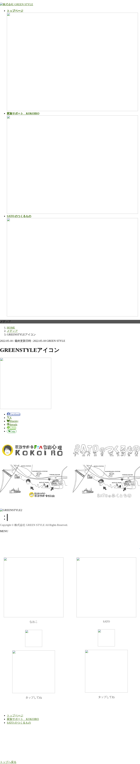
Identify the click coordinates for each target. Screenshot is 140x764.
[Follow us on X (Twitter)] (7, 519)
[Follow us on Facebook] (7, 516)
